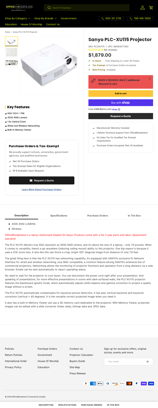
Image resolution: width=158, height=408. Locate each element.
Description (46, 405)
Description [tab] (22, 215)
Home (7, 32)
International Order (16, 361)
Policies (9, 348)
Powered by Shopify (37, 397)
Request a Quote (120, 116)
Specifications (67, 405)
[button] (151, 7)
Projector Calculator (81, 354)
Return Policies (13, 354)
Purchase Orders (47, 348)
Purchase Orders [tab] (97, 215)
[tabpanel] (79, 266)
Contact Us (53, 24)
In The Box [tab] (134, 215)
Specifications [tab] (58, 215)
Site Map (75, 367)
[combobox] (86, 7)
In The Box (113, 405)
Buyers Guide (77, 361)
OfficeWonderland (19, 397)
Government (69, 18)
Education (11, 24)
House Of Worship (31, 24)
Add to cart (121, 93)
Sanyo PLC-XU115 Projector (25, 32)
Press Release (78, 373)
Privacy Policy (13, 367)
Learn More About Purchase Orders (41, 189)
